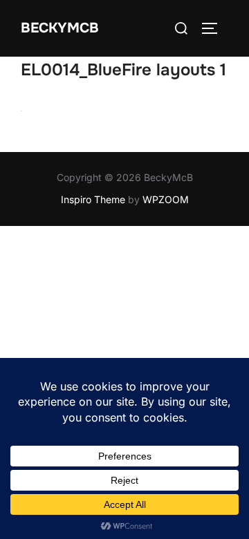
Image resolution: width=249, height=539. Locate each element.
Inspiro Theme (93, 199)
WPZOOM (165, 199)
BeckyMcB (60, 28)
